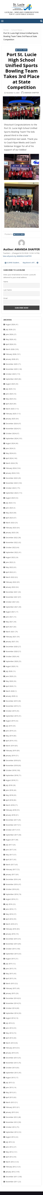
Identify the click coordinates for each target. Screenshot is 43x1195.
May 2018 (9, 795)
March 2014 (10, 1043)
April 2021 (9, 627)
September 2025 (12, 379)
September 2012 (12, 1132)
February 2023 (11, 528)
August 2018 (10, 780)
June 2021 (9, 617)
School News (22, 50)
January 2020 (10, 696)
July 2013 (9, 1082)
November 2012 (12, 1122)
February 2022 (11, 582)
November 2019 (12, 706)
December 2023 (12, 478)
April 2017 (9, 859)
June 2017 (9, 850)
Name (5, 282)
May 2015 (9, 973)
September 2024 (12, 438)
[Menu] (2, 21)
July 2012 (9, 1142)
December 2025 (12, 364)
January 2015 (10, 993)
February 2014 (11, 1048)
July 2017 (9, 845)
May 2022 (9, 567)
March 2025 (10, 409)
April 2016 (9, 919)
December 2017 (12, 820)
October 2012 (11, 1127)
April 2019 (9, 741)
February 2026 (11, 354)
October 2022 (11, 547)
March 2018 (10, 805)
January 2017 (10, 874)
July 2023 (9, 503)
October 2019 (11, 711)
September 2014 (12, 1013)
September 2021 (12, 607)
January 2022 (10, 587)
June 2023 (9, 508)
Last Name (7, 290)
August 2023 (10, 498)
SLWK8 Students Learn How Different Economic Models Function (13, 262)
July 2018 (9, 785)
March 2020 (10, 691)
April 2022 (9, 572)
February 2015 (11, 988)
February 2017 (11, 869)
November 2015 (12, 944)
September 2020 (12, 661)
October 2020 (11, 656)
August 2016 (10, 899)
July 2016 (9, 904)
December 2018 (12, 760)
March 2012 (10, 1162)
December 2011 (12, 1177)
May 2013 (9, 1092)
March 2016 (10, 924)
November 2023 (12, 483)
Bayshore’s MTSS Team (31, 262)
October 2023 (11, 488)
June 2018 (9, 790)
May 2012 (9, 1152)
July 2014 (9, 1023)
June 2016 (9, 909)
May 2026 (9, 339)
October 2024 (11, 433)
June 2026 (9, 334)
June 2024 (9, 448)
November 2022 (12, 542)
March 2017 (10, 864)
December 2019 (12, 701)
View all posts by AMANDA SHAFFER (17, 256)
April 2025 (9, 404)
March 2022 (10, 577)
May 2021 (9, 622)
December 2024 (12, 423)
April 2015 (9, 978)
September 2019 (12, 716)
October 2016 (11, 889)
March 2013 (10, 1102)
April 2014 (9, 1038)
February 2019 (11, 750)
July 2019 (9, 726)
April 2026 (9, 344)
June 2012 (9, 1147)
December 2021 (12, 592)
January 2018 (10, 815)
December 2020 (12, 646)
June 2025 (9, 394)
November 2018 (12, 765)
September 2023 (12, 493)
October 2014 (11, 1008)
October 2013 (11, 1068)
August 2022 (10, 557)
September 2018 (12, 775)
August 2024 (10, 443)
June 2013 (9, 1087)
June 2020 (9, 676)
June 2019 (9, 731)
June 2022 (9, 562)
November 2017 (12, 825)
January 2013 (10, 1112)
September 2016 (12, 894)
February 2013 (11, 1107)
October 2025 (11, 374)
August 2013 (10, 1077)
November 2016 (12, 884)
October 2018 (11, 770)
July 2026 (9, 329)
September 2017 (12, 835)
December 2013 (12, 1058)
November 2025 (12, 369)
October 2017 (11, 830)
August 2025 (10, 384)
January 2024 (10, 473)
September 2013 (12, 1073)
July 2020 (9, 671)
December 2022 (12, 537)
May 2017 (9, 855)
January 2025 (10, 419)
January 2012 (10, 1172)
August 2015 (10, 959)
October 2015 (11, 949)
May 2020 (9, 681)
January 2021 (10, 641)
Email (5, 298)
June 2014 (9, 1028)
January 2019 (10, 755)
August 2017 (10, 840)
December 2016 (12, 879)
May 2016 (9, 914)
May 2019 (9, 736)
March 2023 (10, 523)
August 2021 (10, 612)
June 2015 (9, 968)
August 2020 (10, 666)
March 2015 (10, 983)
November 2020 (12, 651)
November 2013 (12, 1063)
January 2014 (10, 1053)
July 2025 (9, 389)
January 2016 (10, 934)
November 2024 (12, 428)
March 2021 (10, 632)
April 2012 (9, 1157)
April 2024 (9, 458)
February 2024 (11, 468)
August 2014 (10, 1018)
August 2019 (10, 721)
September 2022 (12, 552)
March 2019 (10, 746)
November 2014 (12, 1003)
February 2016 (11, 929)
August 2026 (10, 324)
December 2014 (12, 998)
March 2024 (10, 463)
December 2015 (12, 939)
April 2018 (9, 800)
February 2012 (11, 1167)
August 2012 (10, 1137)
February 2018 (11, 810)
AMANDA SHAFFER (31, 93)
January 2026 (10, 359)
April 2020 (9, 686)
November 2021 (12, 597)
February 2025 (11, 414)
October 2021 (11, 602)
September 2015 (12, 954)
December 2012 (12, 1117)
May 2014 (9, 1033)
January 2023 (10, 532)
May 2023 (9, 513)
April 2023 (9, 518)
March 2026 (10, 349)
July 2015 (9, 964)
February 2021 (11, 637)
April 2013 (9, 1097)
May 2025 (9, 399)
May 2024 (9, 453)
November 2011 (12, 1182)
